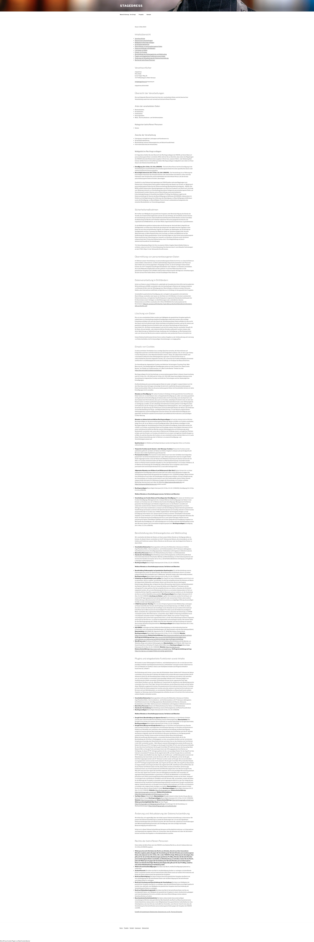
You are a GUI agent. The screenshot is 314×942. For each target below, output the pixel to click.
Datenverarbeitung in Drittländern (145, 48)
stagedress (131, 6)
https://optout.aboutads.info (173, 482)
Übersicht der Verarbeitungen (144, 40)
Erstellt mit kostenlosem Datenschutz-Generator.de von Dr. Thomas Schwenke (158, 912)
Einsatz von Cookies (141, 52)
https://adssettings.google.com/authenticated (162, 806)
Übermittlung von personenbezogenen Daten (148, 46)
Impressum (138, 928)
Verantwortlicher (140, 38)
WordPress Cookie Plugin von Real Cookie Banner (15, 941)
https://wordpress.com (172, 647)
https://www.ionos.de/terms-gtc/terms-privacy (177, 635)
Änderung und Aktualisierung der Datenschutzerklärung (152, 58)
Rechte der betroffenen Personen (145, 60)
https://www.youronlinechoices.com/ (146, 484)
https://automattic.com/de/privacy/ (160, 649)
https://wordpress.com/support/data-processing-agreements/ (154, 651)
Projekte (141, 14)
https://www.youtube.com (148, 800)
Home (121, 928)
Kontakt (149, 14)
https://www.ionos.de (141, 635)
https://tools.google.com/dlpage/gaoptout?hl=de (150, 804)
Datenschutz (145, 928)
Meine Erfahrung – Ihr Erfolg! (128, 14)
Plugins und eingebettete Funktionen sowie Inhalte (150, 56)
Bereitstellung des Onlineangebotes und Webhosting (151, 54)
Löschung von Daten (141, 50)
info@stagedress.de (141, 81)
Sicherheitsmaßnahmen (142, 44)
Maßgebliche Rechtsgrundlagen (144, 42)
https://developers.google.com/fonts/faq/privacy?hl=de (152, 794)
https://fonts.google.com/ (162, 790)
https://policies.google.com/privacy (145, 792)
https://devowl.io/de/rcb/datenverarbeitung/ (148, 370)
